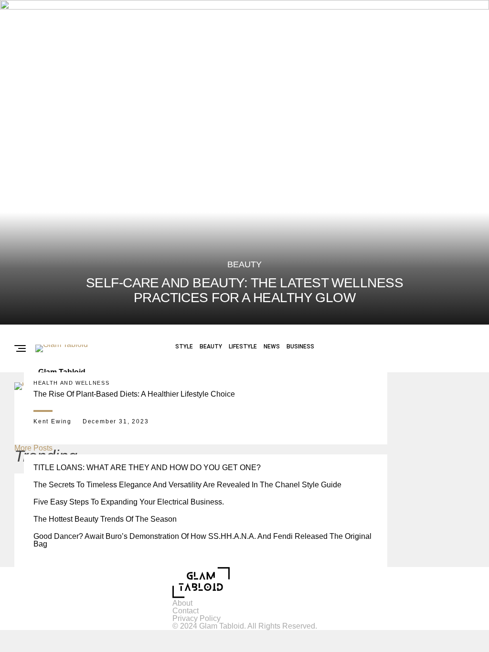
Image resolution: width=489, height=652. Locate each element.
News (272, 346)
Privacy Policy (196, 618)
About (182, 603)
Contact (185, 611)
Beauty (211, 346)
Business (300, 346)
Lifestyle (243, 346)
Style (184, 346)
